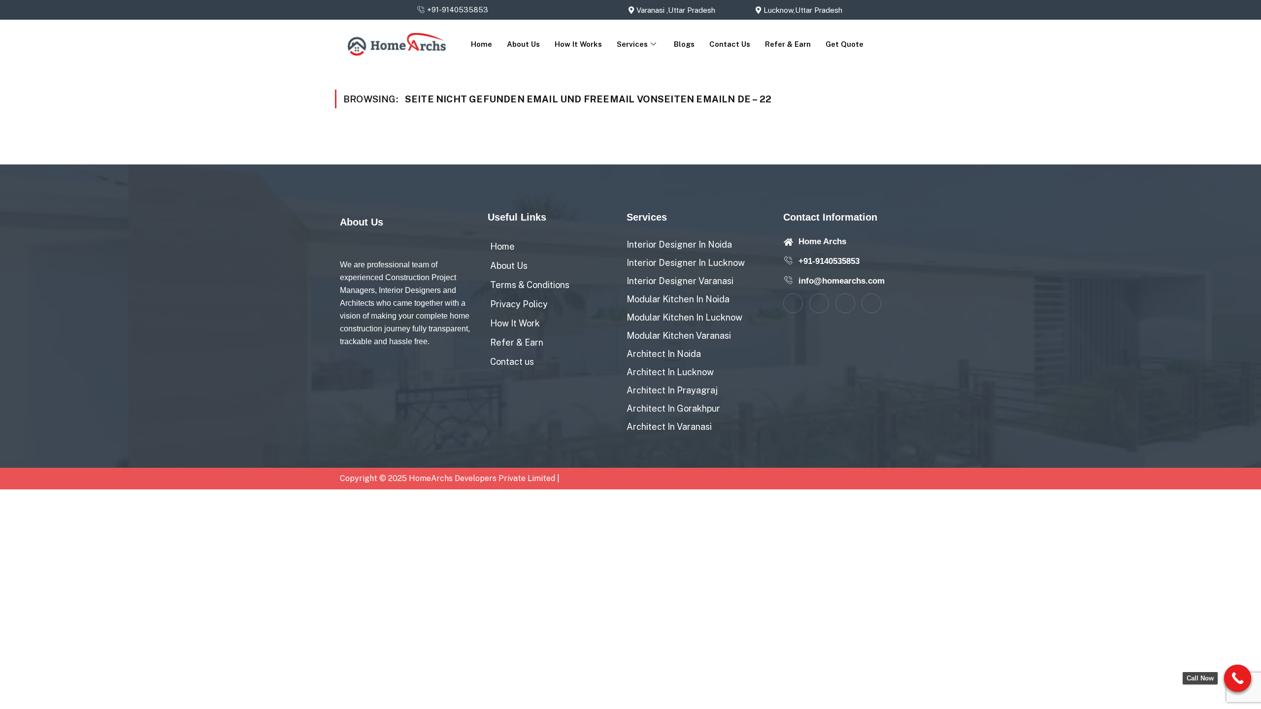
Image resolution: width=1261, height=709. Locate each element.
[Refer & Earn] (552, 339)
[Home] (552, 243)
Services (632, 44)
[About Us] (552, 262)
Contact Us (729, 44)
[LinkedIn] (845, 303)
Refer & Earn (788, 44)
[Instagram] (871, 303)
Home (481, 44)
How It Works (578, 44)
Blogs (684, 44)
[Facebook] (793, 303)
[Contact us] (552, 358)
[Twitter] (819, 303)
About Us (523, 44)
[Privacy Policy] (552, 301)
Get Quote (844, 44)
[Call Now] (1237, 678)
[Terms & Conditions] (552, 281)
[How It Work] (552, 320)
